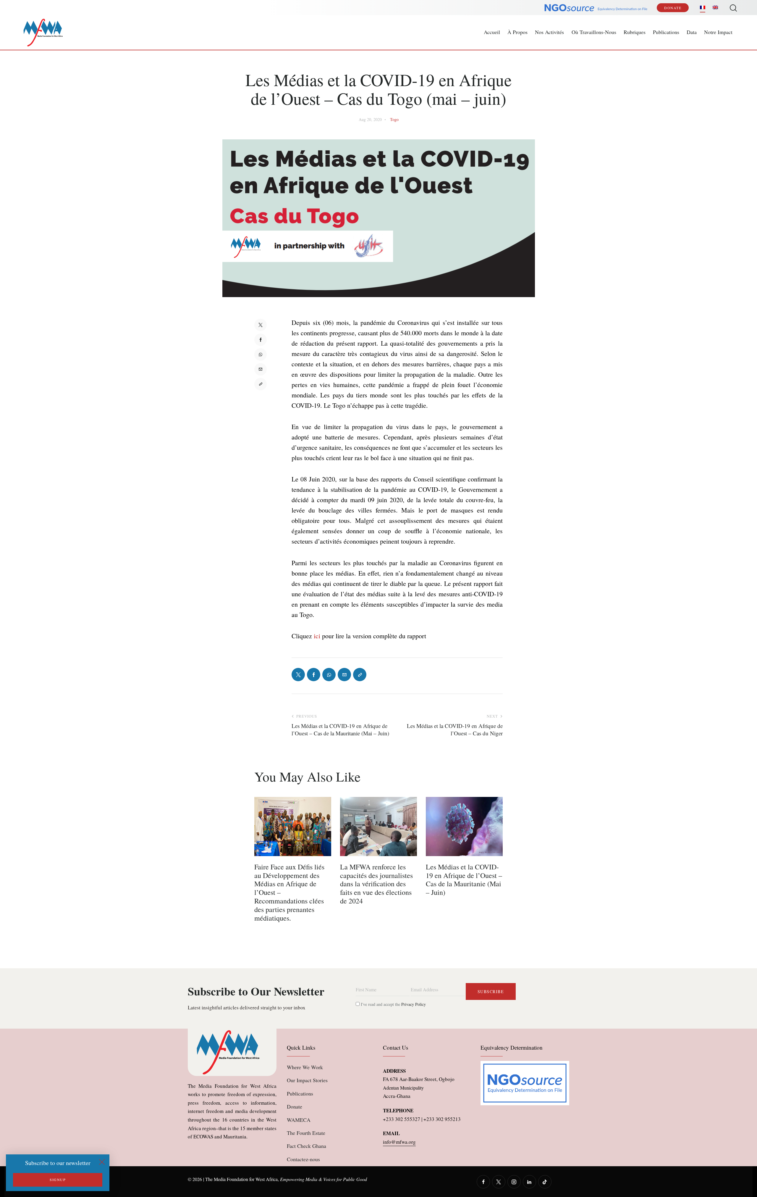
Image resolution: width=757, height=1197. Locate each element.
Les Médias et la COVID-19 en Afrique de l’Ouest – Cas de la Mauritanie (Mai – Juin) (464, 880)
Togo (394, 119)
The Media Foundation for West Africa (241, 1179)
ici (317, 635)
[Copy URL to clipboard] (260, 384)
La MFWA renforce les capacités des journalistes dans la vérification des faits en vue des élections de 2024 (376, 884)
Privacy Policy (413, 1004)
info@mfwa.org (399, 1141)
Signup (58, 1179)
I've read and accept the (393, 1004)
